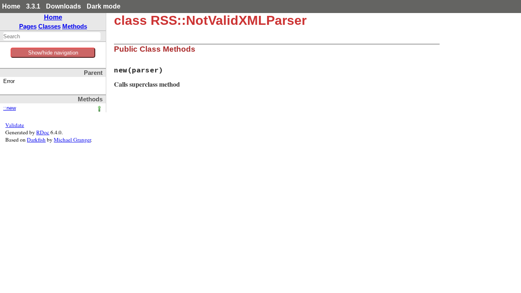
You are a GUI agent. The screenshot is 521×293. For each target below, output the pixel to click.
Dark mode (103, 6)
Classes (49, 26)
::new (9, 108)
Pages (28, 26)
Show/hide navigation (53, 53)
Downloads (63, 6)
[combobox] (52, 36)
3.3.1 (33, 6)
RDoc (42, 132)
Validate (14, 125)
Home (11, 6)
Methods (74, 26)
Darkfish (36, 139)
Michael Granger (72, 139)
